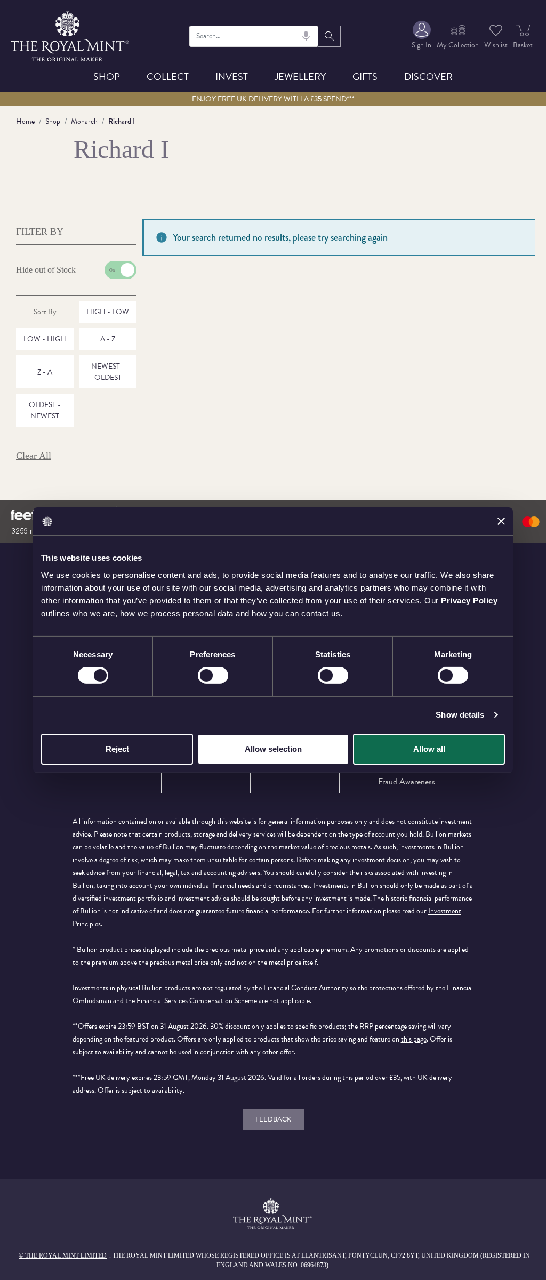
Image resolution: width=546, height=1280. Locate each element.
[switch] (213, 675)
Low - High (44, 339)
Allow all (429, 748)
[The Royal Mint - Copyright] (71, 34)
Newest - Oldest (108, 372)
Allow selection (273, 748)
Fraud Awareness (406, 781)
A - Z (107, 339)
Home (25, 121)
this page (414, 1039)
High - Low (107, 311)
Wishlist (496, 45)
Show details (460, 714)
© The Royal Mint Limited (63, 1255)
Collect (168, 76)
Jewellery (300, 76)
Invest (231, 76)
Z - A (44, 372)
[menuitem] (421, 36)
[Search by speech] (306, 36)
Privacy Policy (469, 600)
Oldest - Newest (45, 410)
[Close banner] (501, 521)
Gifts (365, 76)
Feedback (273, 1119)
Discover (428, 76)
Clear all (33, 455)
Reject (117, 748)
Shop (106, 76)
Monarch (84, 121)
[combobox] (254, 36)
